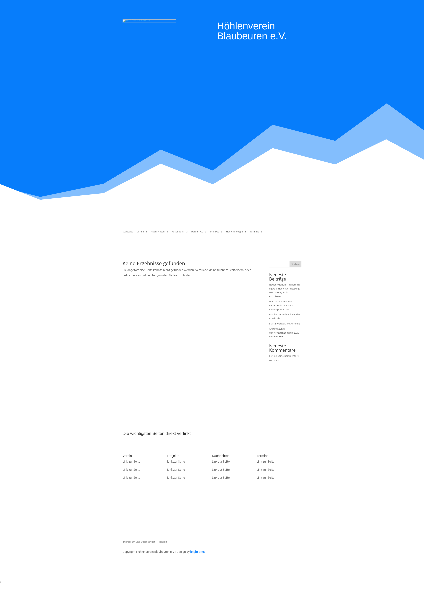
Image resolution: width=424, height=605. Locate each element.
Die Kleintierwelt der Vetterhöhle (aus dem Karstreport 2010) (281, 305)
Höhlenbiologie (234, 231)
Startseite (128, 231)
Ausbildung (178, 231)
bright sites (198, 551)
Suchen (295, 264)
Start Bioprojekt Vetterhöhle (284, 323)
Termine (254, 231)
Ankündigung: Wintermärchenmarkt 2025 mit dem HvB (284, 332)
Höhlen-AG (197, 231)
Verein (140, 231)
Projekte (214, 231)
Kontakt (163, 542)
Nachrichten (158, 231)
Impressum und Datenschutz (139, 542)
